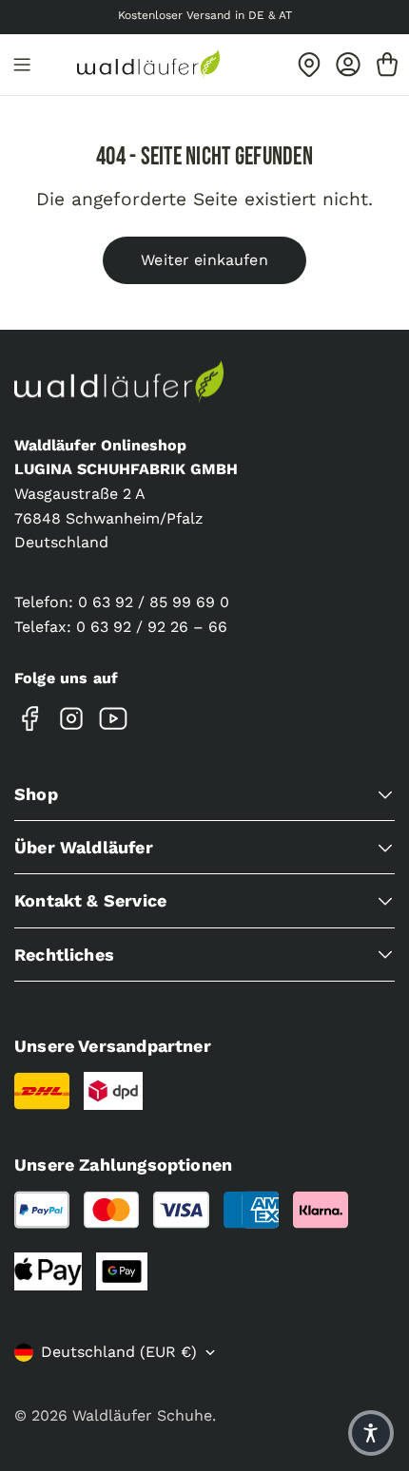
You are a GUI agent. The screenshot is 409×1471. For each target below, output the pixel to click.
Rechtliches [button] (64, 955)
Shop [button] (36, 794)
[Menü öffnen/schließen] (22, 65)
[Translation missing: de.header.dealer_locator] (309, 65)
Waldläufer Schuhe (142, 1415)
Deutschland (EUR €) (119, 1352)
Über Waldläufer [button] (83, 847)
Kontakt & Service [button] (90, 900)
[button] (371, 1433)
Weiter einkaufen (204, 260)
